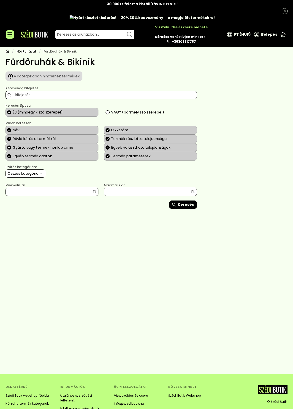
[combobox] (95, 34)
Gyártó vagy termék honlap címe (43, 147)
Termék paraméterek (131, 156)
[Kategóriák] (9, 34)
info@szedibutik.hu (129, 403)
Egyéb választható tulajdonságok (141, 147)
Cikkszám (119, 130)
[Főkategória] (7, 52)
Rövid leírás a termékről (34, 138)
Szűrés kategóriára (21, 167)
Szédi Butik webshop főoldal (27, 395)
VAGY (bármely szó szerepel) (137, 112)
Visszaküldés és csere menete (181, 27)
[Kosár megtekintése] (283, 34)
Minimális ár (15, 185)
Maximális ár (114, 185)
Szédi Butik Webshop (184, 395)
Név (16, 130)
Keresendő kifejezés (21, 88)
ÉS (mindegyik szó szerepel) (38, 112)
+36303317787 (184, 41)
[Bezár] (285, 11)
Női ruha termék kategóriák (27, 403)
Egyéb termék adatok (32, 156)
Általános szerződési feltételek (76, 398)
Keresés (186, 204)
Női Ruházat (26, 52)
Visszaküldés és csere (131, 395)
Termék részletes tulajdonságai (139, 138)
